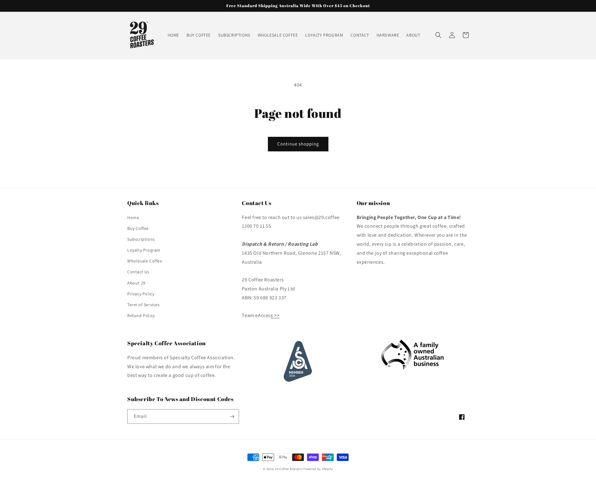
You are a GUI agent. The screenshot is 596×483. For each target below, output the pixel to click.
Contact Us (138, 272)
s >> (275, 315)
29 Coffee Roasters (289, 469)
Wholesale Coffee (144, 261)
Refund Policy (141, 315)
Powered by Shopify (318, 469)
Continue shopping (298, 144)
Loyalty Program (143, 250)
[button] (438, 35)
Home (133, 217)
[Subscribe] (232, 416)
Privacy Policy (140, 294)
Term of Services (143, 304)
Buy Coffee (138, 228)
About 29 (136, 283)
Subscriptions (141, 239)
